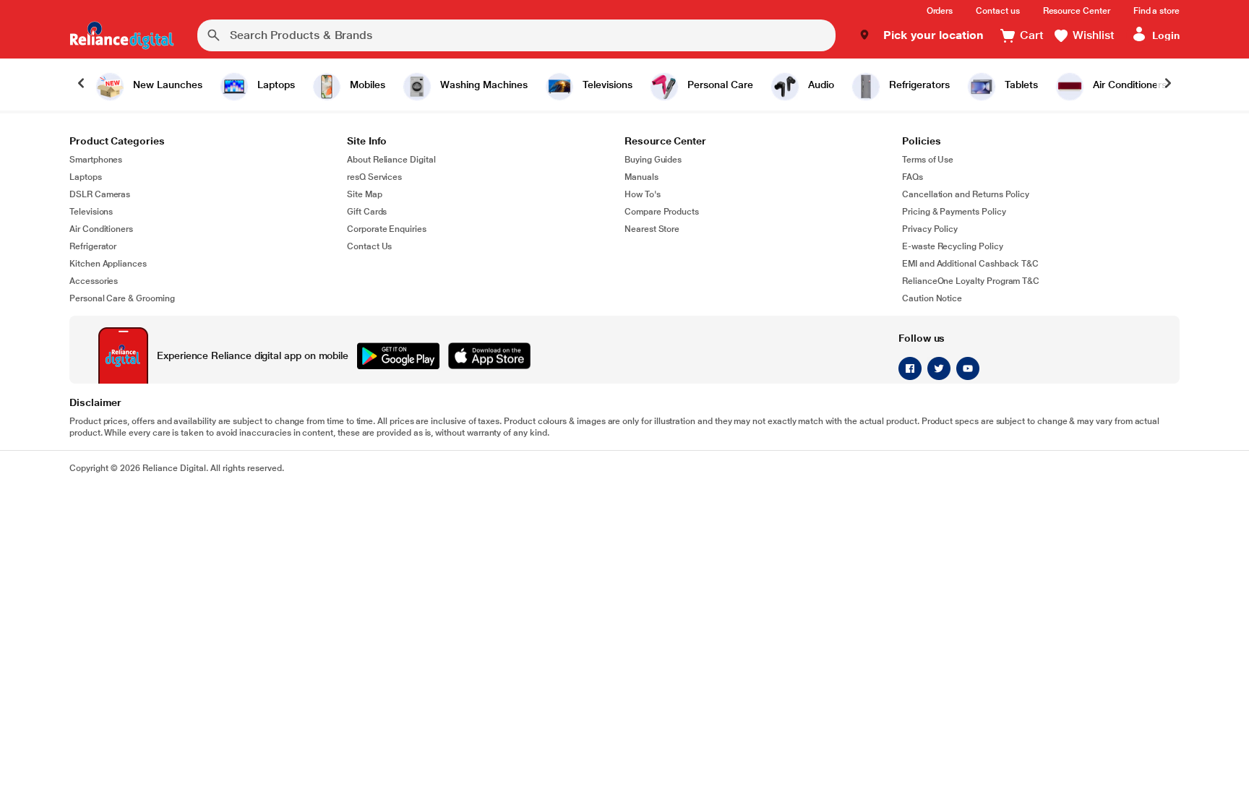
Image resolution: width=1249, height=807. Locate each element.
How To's (642, 194)
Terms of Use (927, 160)
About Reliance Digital (391, 160)
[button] (921, 35)
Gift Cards (367, 212)
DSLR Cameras (99, 194)
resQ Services (374, 177)
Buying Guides (653, 160)
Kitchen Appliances (108, 264)
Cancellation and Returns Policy (965, 194)
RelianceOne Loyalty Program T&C (970, 281)
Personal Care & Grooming (122, 298)
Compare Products (661, 212)
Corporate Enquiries (386, 229)
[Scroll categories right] (1168, 84)
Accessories (93, 281)
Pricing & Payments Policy (954, 212)
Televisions (91, 212)
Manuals (641, 177)
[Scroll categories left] (81, 84)
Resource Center (1076, 11)
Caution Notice (932, 298)
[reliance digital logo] (121, 35)
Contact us (997, 11)
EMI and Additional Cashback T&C (970, 264)
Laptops (85, 177)
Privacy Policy (930, 229)
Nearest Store (651, 229)
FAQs (912, 177)
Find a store (1156, 11)
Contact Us (369, 246)
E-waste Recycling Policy (952, 246)
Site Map (364, 194)
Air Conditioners (101, 229)
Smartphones (95, 160)
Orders (940, 11)
